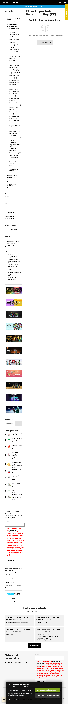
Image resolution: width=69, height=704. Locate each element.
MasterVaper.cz (13, 601)
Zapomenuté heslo (10, 218)
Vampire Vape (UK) (15, 153)
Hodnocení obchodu (14, 281)
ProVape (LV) (13, 129)
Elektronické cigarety (13, 16)
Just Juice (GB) (13, 107)
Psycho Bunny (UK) (15, 131)
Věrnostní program (13, 264)
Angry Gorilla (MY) (14, 49)
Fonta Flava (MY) (14, 91)
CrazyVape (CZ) (14, 70)
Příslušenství (11, 177)
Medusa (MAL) (13, 112)
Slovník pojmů (12, 279)
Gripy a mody (11, 22)
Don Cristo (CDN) (14, 76)
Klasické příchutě (14, 34)
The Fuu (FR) (13, 140)
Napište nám (12, 258)
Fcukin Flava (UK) (14, 80)
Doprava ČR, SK (12, 256)
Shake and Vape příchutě (14, 162)
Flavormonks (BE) (14, 82)
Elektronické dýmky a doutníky (13, 19)
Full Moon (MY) (13, 96)
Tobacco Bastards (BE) (14, 145)
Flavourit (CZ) (13, 87)
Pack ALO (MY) (13, 118)
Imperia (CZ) (13, 100)
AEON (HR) (12, 43)
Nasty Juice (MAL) (14, 116)
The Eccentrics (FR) (15, 138)
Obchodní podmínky (14, 261)
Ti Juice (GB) (13, 142)
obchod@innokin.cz (13, 241)
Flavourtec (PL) (13, 89)
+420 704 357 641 (12, 243)
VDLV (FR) (12, 160)
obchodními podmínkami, (11, 531)
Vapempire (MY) (14, 157)
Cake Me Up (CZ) (14, 65)
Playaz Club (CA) (14, 121)
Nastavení (13, 700)
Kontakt (10, 255)
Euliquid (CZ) (13, 78)
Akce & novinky (11, 14)
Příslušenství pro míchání (14, 170)
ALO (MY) (12, 47)
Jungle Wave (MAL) (15, 105)
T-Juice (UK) (13, 136)
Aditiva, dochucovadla (13, 166)
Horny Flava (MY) (14, 98)
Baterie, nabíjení (12, 175)
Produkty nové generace (11, 184)
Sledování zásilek (13, 259)
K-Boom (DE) (13, 109)
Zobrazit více (34, 646)
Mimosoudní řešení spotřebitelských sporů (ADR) (14, 272)
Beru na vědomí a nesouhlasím (48, 695)
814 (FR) (11, 37)
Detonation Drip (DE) (14, 72)
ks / (14, 229)
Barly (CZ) (12, 61)
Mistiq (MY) (12, 114)
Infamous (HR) (13, 103)
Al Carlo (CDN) (13, 45)
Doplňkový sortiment (13, 182)
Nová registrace (9, 216)
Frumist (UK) (13, 94)
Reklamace (11, 263)
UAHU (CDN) (12, 150)
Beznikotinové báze (14, 29)
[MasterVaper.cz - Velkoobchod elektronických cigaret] (14, 594)
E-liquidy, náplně (12, 24)
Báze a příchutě (12, 26)
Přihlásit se (10, 212)
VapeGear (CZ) (13, 155)
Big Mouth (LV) (13, 58)
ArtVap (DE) (12, 54)
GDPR (9, 276)
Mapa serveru (12, 277)
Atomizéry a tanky (12, 173)
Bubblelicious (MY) (14, 63)
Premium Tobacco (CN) (14, 126)
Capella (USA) (13, 67)
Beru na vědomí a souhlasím (47, 690)
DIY (8, 179)
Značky (9, 188)
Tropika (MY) (13, 148)
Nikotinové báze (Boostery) (13, 31)
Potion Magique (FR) (15, 123)
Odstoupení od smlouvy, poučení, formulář (13, 267)
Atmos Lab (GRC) (14, 56)
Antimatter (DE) (14, 52)
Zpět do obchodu (45, 43)
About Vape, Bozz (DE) (14, 39)
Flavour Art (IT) (13, 85)
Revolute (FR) (13, 133)
